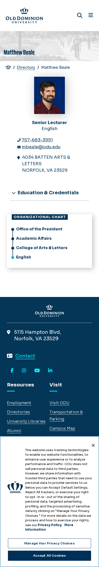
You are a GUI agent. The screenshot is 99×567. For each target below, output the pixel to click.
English (23, 257)
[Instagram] (24, 371)
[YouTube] (37, 371)
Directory (26, 67)
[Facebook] (12, 371)
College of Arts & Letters (42, 247)
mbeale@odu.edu (41, 147)
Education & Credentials (48, 193)
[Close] (93, 445)
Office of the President (39, 229)
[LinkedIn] (50, 371)
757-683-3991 (37, 140)
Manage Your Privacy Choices (49, 543)
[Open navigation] (90, 15)
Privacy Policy (50, 525)
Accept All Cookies (49, 556)
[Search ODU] (79, 15)
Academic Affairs (34, 238)
